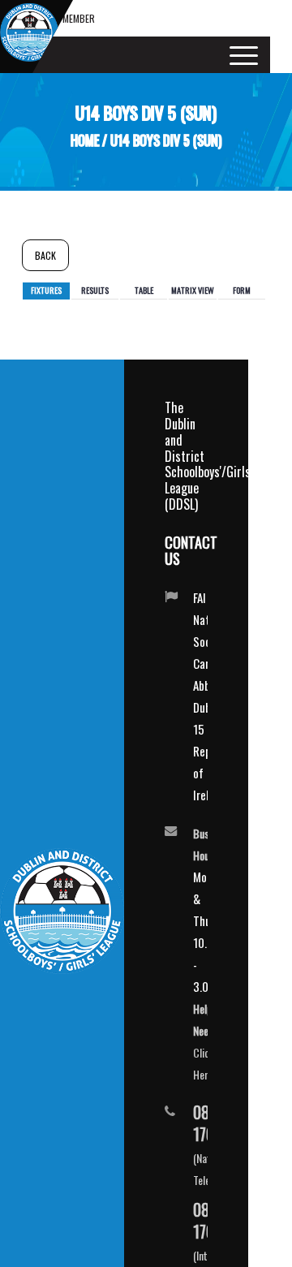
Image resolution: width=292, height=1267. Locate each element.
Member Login (78, 24)
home (85, 140)
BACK (45, 255)
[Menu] (238, 55)
